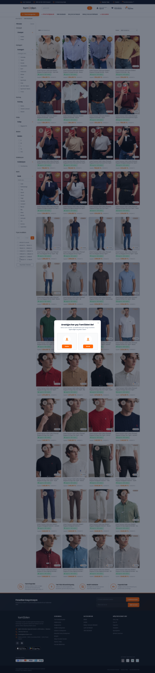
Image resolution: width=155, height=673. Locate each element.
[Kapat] (98, 323)
